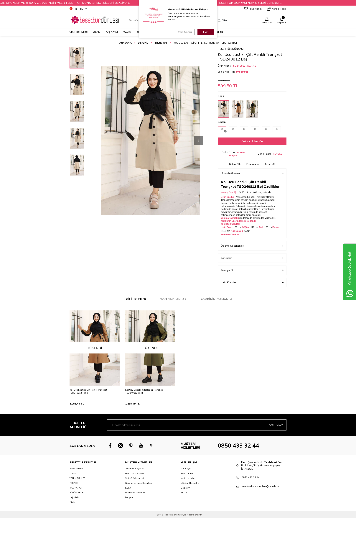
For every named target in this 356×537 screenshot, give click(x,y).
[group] (150, 140)
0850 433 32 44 (238, 445)
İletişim (129, 497)
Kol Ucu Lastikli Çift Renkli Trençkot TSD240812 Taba (88, 391)
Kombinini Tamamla (216, 299)
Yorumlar (226, 258)
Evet (205, 32)
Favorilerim (255, 8)
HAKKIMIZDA (77, 468)
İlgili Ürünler (135, 299)
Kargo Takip (279, 8)
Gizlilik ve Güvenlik (135, 492)
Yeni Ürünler (79, 32)
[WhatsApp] (151, 445)
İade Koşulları (229, 282)
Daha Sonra (184, 32)
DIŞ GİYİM (112, 32)
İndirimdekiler (188, 478)
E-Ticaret (167, 514)
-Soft (158, 514)
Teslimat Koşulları (134, 468)
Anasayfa (125, 42)
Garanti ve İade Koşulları (138, 483)
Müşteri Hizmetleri (190, 483)
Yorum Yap (223, 71)
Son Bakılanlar (173, 299)
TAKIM (127, 32)
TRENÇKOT (161, 42)
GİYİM (96, 32)
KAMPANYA (76, 487)
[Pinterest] (130, 445)
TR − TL (78, 8)
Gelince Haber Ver (252, 141)
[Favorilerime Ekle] (115, 315)
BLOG (184, 492)
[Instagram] (120, 445)
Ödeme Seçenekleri (232, 245)
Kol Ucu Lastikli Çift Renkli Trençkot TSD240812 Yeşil (144, 391)
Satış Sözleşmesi (134, 478)
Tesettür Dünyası (230, 48)
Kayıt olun (276, 424)
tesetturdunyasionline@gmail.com (261, 486)
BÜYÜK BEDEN (77, 492)
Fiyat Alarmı (252, 164)
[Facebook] (110, 445)
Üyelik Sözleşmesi (135, 473)
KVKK (128, 487)
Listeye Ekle (235, 164)
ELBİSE (73, 473)
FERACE (74, 483)
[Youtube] (141, 445)
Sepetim (185, 487)
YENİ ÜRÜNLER (77, 478)
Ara (224, 20)
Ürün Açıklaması (230, 173)
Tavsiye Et (270, 164)
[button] (198, 140)
